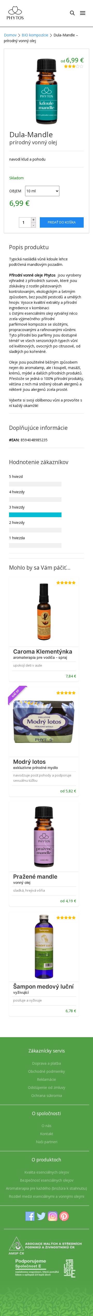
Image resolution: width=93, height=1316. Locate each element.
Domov (10, 34)
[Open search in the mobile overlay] (72, 13)
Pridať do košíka (62, 222)
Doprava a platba (46, 1063)
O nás (46, 1125)
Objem (15, 190)
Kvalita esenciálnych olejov (46, 1172)
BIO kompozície (35, 34)
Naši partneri (46, 1141)
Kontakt (46, 1133)
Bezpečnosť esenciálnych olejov (46, 1180)
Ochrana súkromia (46, 1095)
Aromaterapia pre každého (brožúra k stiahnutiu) (46, 1188)
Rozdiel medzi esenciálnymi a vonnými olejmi (46, 1196)
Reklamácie (46, 1079)
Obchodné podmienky (46, 1071)
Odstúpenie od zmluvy (46, 1087)
